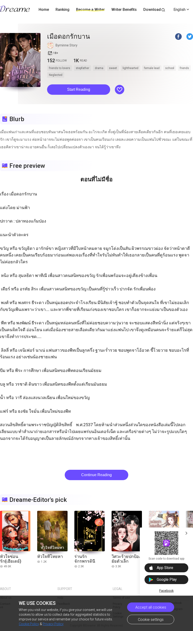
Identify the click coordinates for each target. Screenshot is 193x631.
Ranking (62, 9)
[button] (78, 89)
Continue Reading (96, 475)
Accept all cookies (150, 607)
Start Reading (78, 89)
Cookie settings (151, 619)
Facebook (166, 591)
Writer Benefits (124, 9)
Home (44, 9)
